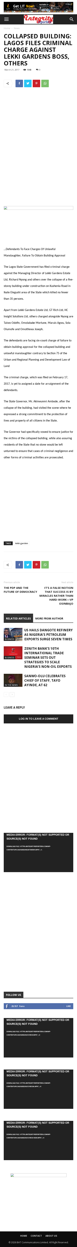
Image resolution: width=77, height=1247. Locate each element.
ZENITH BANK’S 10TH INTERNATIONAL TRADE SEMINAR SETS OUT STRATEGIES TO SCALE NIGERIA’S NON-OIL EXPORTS (48, 657)
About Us (51, 1235)
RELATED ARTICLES (18, 618)
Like (68, 1006)
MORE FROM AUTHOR (49, 618)
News (17, 28)
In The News (11, 685)
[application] (38, 852)
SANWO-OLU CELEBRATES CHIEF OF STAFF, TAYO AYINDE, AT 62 (45, 680)
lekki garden (21, 543)
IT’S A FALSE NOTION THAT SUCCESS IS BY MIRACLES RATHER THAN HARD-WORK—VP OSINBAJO (56, 595)
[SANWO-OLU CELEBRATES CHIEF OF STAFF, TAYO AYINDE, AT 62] (13, 680)
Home (7, 28)
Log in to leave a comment (38, 718)
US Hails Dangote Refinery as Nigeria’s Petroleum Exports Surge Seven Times (48, 634)
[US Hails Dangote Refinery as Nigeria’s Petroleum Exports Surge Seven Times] (13, 634)
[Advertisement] (38, 167)
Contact (36, 1235)
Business (9, 639)
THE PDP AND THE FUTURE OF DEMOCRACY (20, 590)
